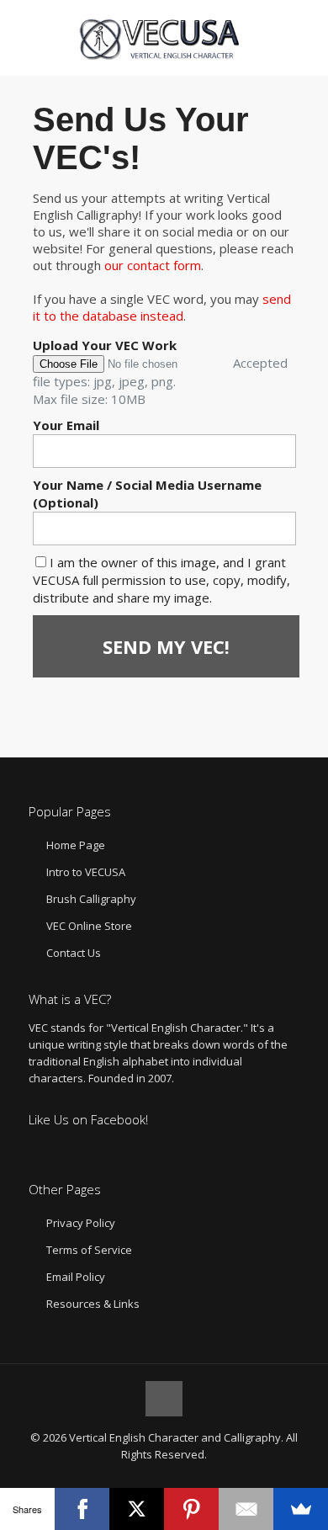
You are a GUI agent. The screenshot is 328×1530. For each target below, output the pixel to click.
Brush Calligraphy (91, 898)
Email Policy (75, 1276)
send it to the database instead (162, 307)
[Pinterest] (191, 1509)
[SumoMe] (300, 1509)
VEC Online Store (89, 925)
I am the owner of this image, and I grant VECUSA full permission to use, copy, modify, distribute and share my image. (161, 580)
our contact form (152, 265)
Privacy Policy (80, 1222)
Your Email (66, 425)
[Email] (246, 1509)
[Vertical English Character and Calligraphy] (164, 38)
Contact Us (73, 952)
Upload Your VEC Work (105, 345)
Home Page (75, 845)
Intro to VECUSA (85, 871)
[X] (136, 1509)
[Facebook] (82, 1509)
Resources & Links (93, 1303)
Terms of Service (89, 1249)
